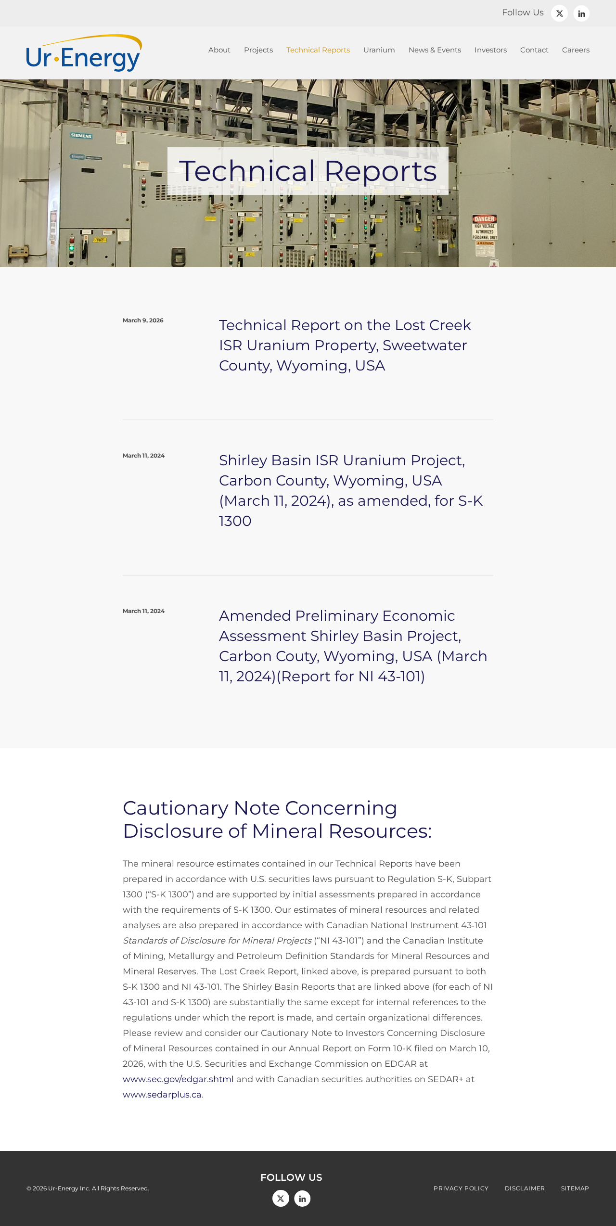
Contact (534, 49)
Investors (491, 49)
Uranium (379, 49)
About (219, 49)
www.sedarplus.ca (162, 1094)
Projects (258, 49)
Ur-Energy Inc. (69, 1188)
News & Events (435, 49)
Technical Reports (318, 49)
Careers (576, 49)
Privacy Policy (461, 1188)
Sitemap (575, 1188)
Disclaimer (525, 1188)
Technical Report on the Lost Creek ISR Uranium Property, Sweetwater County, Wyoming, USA (345, 345)
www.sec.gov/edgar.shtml (178, 1079)
